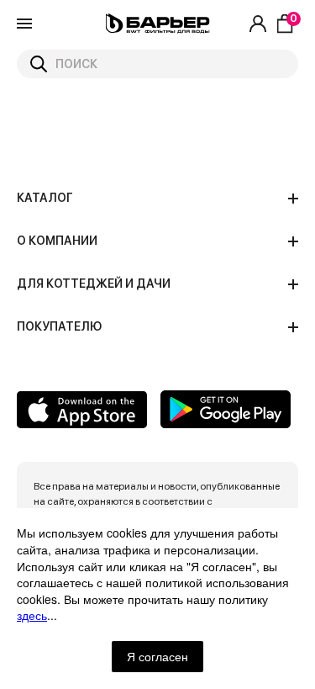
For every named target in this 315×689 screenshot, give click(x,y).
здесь (32, 615)
